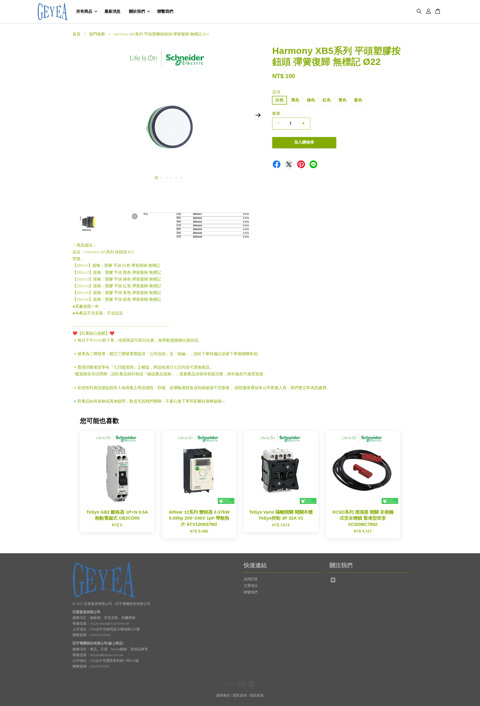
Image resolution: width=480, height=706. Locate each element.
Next (258, 115)
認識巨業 (251, 579)
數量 (276, 113)
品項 (276, 92)
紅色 (327, 100)
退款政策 (257, 695)
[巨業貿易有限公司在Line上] (333, 582)
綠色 (311, 100)
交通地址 (251, 585)
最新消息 (112, 11)
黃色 (342, 100)
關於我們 (137, 11)
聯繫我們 (165, 11)
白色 (280, 100)
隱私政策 (240, 695)
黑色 (295, 100)
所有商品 (84, 11)
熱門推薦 (97, 34)
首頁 (76, 34)
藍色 (358, 100)
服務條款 (223, 695)
